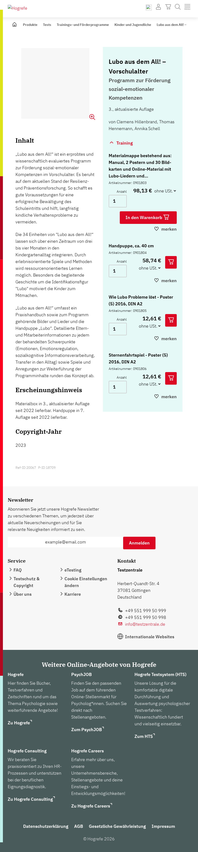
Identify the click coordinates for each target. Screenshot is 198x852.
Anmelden (139, 543)
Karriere (72, 594)
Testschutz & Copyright (27, 582)
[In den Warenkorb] (171, 262)
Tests (47, 24)
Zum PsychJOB (86, 729)
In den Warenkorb (144, 217)
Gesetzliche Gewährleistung (117, 826)
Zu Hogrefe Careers (90, 806)
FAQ (18, 570)
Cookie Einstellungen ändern (85, 582)
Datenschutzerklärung (45, 826)
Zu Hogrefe (19, 723)
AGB (78, 826)
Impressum (163, 826)
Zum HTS (143, 736)
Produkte (30, 24)
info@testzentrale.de (145, 624)
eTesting (72, 570)
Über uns (23, 594)
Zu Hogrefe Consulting (30, 799)
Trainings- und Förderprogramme (83, 24)
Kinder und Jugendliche (132, 24)
